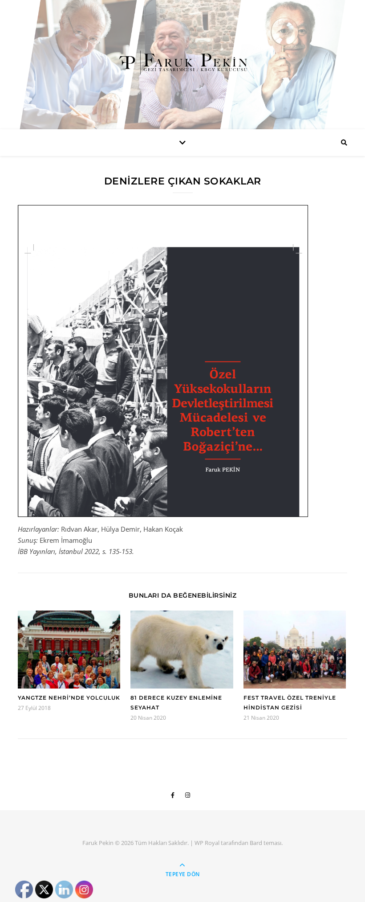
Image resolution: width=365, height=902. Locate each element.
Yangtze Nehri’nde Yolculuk (69, 697)
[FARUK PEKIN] (182, 62)
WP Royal (207, 843)
